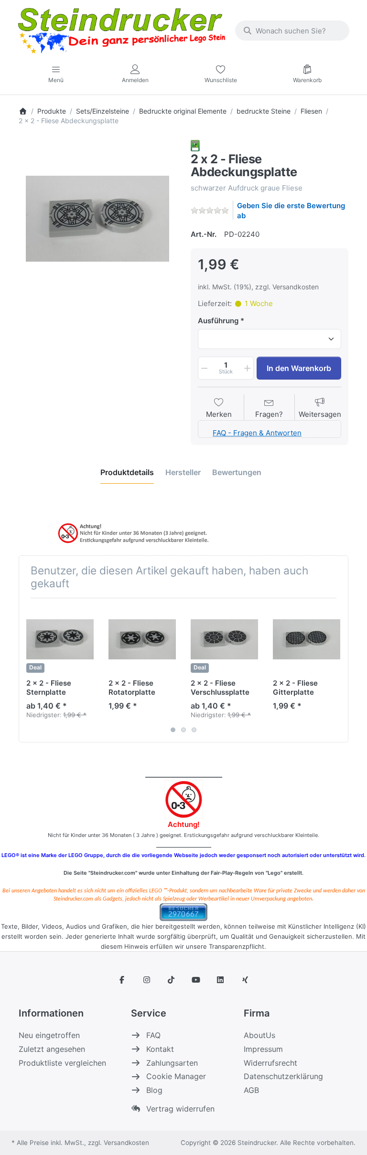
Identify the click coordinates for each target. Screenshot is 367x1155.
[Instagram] (146, 979)
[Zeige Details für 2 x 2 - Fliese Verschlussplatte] (224, 639)
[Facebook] (121, 979)
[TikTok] (171, 979)
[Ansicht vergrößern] (97, 218)
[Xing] (245, 979)
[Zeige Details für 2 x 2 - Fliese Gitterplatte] (306, 639)
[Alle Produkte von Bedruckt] (195, 144)
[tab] (127, 472)
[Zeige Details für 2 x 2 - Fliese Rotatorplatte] (142, 639)
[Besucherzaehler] (183, 911)
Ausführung (218, 320)
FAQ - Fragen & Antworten (257, 432)
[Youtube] (195, 979)
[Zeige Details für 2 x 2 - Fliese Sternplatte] (60, 639)
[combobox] (292, 31)
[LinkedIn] (220, 979)
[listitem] (97, 218)
